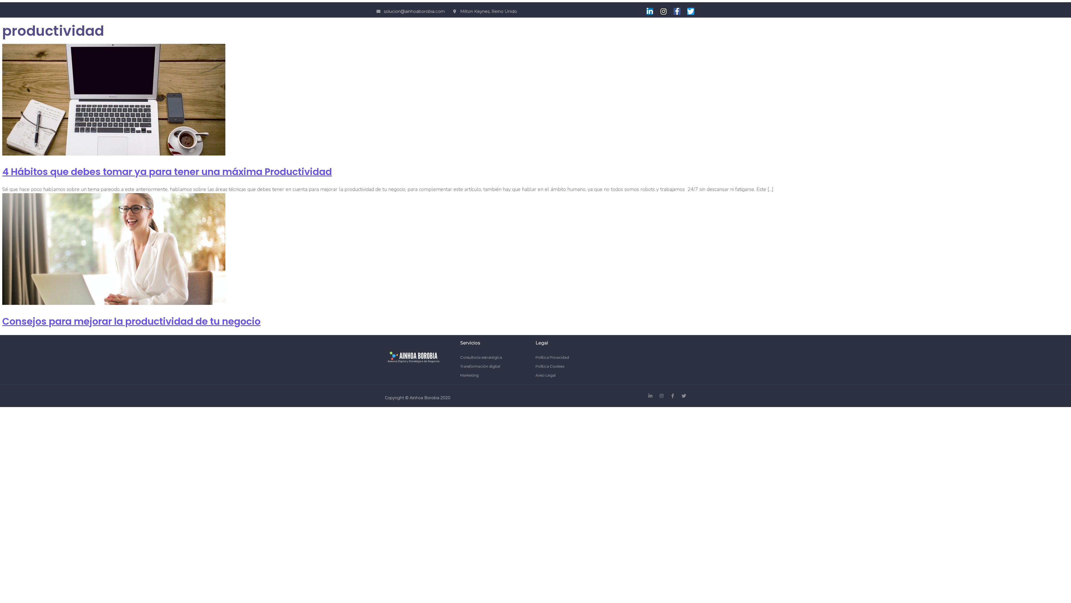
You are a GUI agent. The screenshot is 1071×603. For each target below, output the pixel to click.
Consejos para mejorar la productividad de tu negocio (131, 321)
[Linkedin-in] (649, 11)
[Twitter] (690, 11)
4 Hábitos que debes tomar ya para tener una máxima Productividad (167, 171)
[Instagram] (663, 11)
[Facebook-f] (677, 11)
